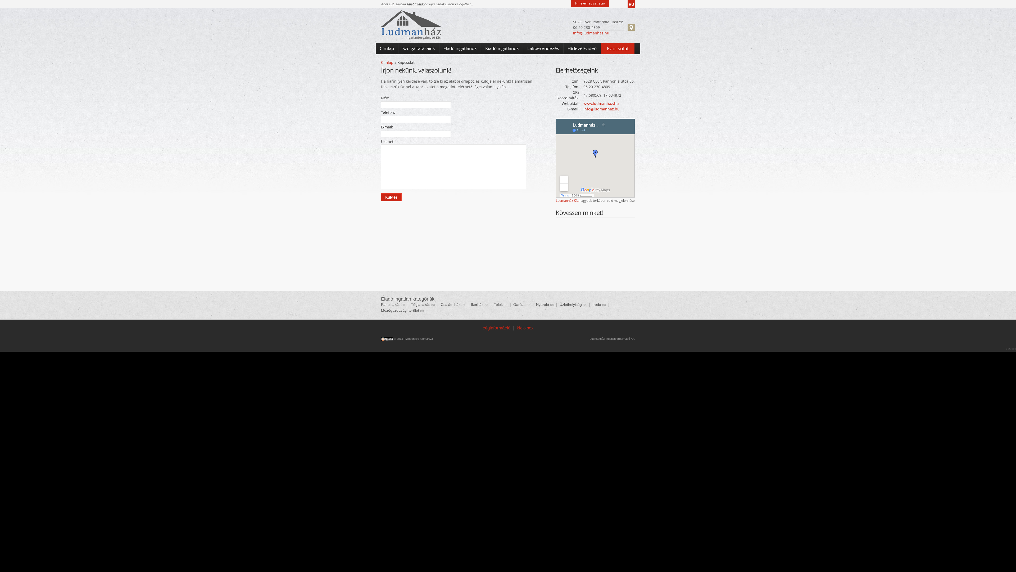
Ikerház (477, 304)
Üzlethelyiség (571, 304)
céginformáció (496, 327)
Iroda (596, 304)
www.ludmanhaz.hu (601, 103)
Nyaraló (542, 304)
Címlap (387, 62)
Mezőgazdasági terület (400, 310)
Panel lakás (390, 304)
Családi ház (450, 304)
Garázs (519, 304)
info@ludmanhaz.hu (591, 32)
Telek (498, 304)
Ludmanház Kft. (567, 201)
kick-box (525, 327)
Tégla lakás (420, 304)
